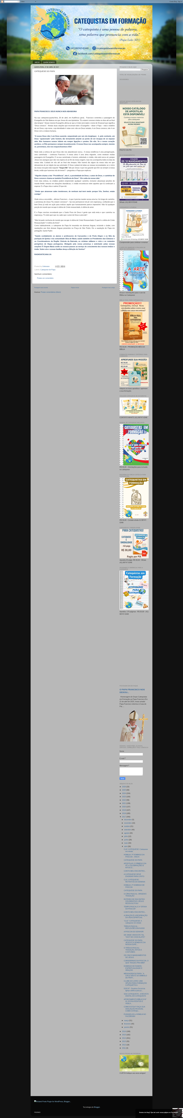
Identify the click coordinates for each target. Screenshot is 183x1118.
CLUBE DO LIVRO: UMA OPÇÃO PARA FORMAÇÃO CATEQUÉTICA (135, 983)
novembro (128, 823)
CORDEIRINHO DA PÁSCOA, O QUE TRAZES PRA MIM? (136, 962)
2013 (124, 1041)
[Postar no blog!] (58, 266)
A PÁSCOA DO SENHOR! (134, 932)
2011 (124, 1048)
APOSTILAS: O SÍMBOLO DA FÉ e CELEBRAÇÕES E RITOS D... (135, 865)
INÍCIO (37, 62)
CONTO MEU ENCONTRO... (135, 871)
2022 (124, 800)
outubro (127, 826)
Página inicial (75, 287)
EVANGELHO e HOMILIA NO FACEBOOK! (135, 1015)
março (126, 1020)
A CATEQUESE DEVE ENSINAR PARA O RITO (134, 875)
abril (126, 846)
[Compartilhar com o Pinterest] (64, 266)
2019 (124, 810)
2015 (124, 1035)
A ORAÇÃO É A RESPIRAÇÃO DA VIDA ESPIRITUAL (135, 916)
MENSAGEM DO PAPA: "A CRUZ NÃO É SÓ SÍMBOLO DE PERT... (135, 976)
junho (126, 840)
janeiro (127, 1027)
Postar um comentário (45, 278)
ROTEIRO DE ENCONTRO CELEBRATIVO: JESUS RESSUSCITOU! (134, 901)
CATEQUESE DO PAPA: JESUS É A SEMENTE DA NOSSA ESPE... (135, 942)
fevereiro (127, 1024)
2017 (124, 817)
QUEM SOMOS (49, 62)
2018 (124, 813)
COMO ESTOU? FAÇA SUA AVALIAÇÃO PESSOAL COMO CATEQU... (134, 1009)
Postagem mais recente (41, 287)
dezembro (128, 820)
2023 (124, 797)
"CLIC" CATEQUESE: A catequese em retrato (133, 922)
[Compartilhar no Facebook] (62, 266)
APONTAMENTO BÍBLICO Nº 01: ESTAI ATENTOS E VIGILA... (135, 1001)
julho (126, 836)
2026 (124, 787)
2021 (124, 803)
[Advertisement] (134, 650)
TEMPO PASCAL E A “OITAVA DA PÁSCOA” (135, 908)
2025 (124, 790)
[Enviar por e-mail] (56, 266)
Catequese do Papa (47, 270)
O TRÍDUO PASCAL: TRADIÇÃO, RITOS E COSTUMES (133, 950)
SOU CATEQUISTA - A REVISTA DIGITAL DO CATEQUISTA (136, 995)
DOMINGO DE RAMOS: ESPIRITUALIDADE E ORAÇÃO (133, 968)
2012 (124, 1045)
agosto (127, 833)
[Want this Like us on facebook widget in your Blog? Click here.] (180, 1116)
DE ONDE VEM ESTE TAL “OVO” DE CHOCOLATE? (134, 936)
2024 (124, 793)
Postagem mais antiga (108, 287)
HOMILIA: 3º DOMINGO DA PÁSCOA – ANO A (134, 856)
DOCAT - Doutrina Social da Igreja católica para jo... (134, 989)
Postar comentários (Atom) (51, 292)
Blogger (97, 1107)
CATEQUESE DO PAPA (133, 860)
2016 (124, 1031)
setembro (128, 830)
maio (126, 843)
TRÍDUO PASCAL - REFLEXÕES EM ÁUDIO (134, 927)
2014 (124, 1038)
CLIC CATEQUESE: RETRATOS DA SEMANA (134, 881)
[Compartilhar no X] (60, 266)
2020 (124, 807)
